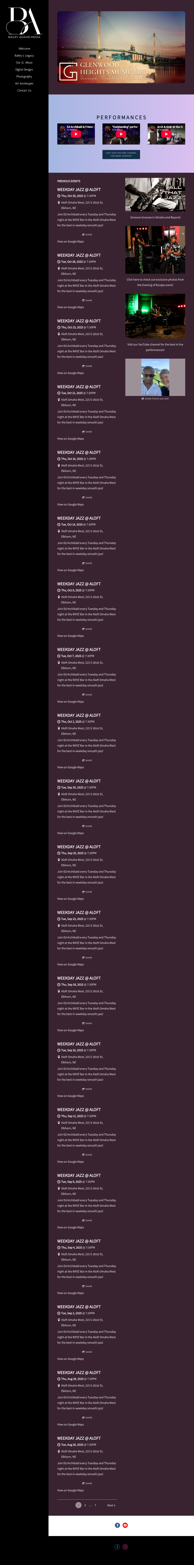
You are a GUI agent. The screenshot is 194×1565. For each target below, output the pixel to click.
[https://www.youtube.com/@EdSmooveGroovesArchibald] (125, 1526)
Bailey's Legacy (24, 55)
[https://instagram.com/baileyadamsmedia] (125, 1547)
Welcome (24, 48)
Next (110, 1505)
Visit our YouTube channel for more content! (121, 154)
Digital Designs (24, 69)
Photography (24, 76)
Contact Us (24, 90)
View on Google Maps (70, 241)
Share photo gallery (157, 398)
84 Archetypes (24, 83)
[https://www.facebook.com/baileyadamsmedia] (117, 1547)
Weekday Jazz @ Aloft (79, 189)
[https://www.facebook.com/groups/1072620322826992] (117, 1526)
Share (88, 234)
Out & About (24, 62)
